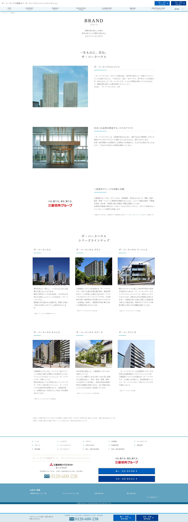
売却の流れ (98, 493)
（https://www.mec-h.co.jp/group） (137, 214)
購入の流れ (130, 493)
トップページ (5, 12)
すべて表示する (152, 497)
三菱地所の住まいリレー (37, 493)
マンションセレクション (69, 493)
